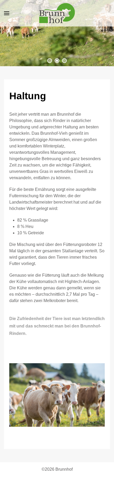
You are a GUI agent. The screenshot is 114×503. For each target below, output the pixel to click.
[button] (6, 13)
